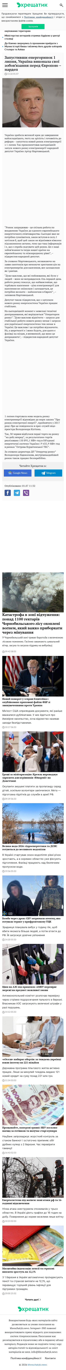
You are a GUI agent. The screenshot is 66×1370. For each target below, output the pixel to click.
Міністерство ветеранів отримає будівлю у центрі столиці (32, 37)
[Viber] (26, 493)
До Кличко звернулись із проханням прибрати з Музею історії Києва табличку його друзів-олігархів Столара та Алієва (33, 46)
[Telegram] (17, 493)
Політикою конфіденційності (38, 17)
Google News (20, 473)
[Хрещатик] (32, 5)
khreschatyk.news (37, 1365)
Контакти (50, 1358)
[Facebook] (8, 493)
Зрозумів (33, 26)
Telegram (51, 473)
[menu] (5, 5)
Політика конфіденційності (26, 1358)
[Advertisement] (33, 188)
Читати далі (32, 1299)
